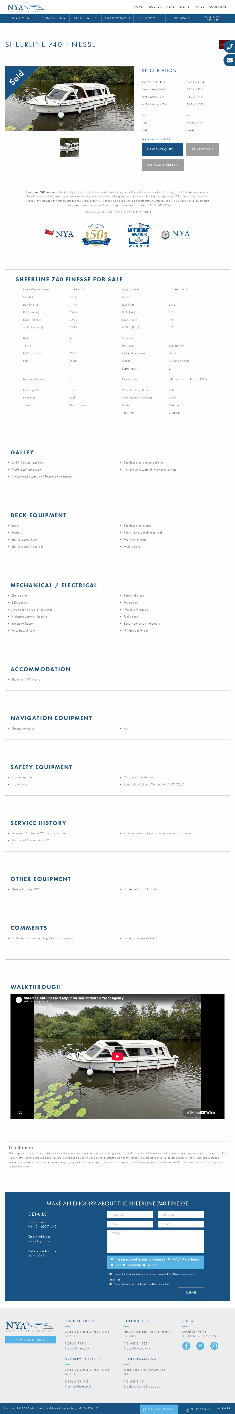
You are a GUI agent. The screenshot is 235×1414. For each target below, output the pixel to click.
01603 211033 (136, 1343)
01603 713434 (78, 1343)
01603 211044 (136, 1381)
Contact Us (217, 6)
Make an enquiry (162, 1409)
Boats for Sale (22, 18)
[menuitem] (22, 18)
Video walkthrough (162, 165)
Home (138, 6)
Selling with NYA (54, 18)
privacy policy (186, 1273)
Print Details (201, 1409)
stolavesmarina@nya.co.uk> (144, 1386)
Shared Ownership (117, 18)
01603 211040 (78, 1381)
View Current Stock (30, 1339)
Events (184, 6)
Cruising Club (149, 18)
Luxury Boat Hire (85, 18)
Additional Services (212, 18)
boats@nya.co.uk (39, 1241)
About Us (154, 6)
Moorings (181, 18)
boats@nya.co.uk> (138, 1348)
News (170, 6)
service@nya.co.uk (79, 1386)
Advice (199, 6)
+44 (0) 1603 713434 (43, 1226)
